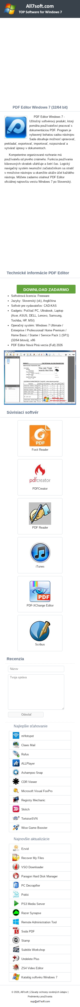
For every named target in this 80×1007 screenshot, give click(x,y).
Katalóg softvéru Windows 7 (39, 977)
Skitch (25, 809)
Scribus (40, 644)
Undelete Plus (30, 959)
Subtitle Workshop (33, 949)
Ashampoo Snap (32, 772)
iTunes (40, 566)
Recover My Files (32, 858)
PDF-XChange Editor (40, 605)
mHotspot (27, 736)
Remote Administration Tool (39, 922)
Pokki (25, 894)
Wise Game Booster (34, 827)
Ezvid (25, 849)
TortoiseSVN (29, 818)
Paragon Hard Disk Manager (39, 876)
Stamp (25, 940)
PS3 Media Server (33, 904)
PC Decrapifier (30, 885)
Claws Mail (28, 745)
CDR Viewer (29, 782)
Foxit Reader (40, 449)
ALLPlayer (28, 763)
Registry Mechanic (33, 800)
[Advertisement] (40, 60)
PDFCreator (40, 488)
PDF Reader (40, 527)
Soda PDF (28, 931)
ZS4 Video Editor (32, 968)
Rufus (25, 754)
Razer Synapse (31, 913)
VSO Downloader (32, 867)
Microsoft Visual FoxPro (36, 791)
